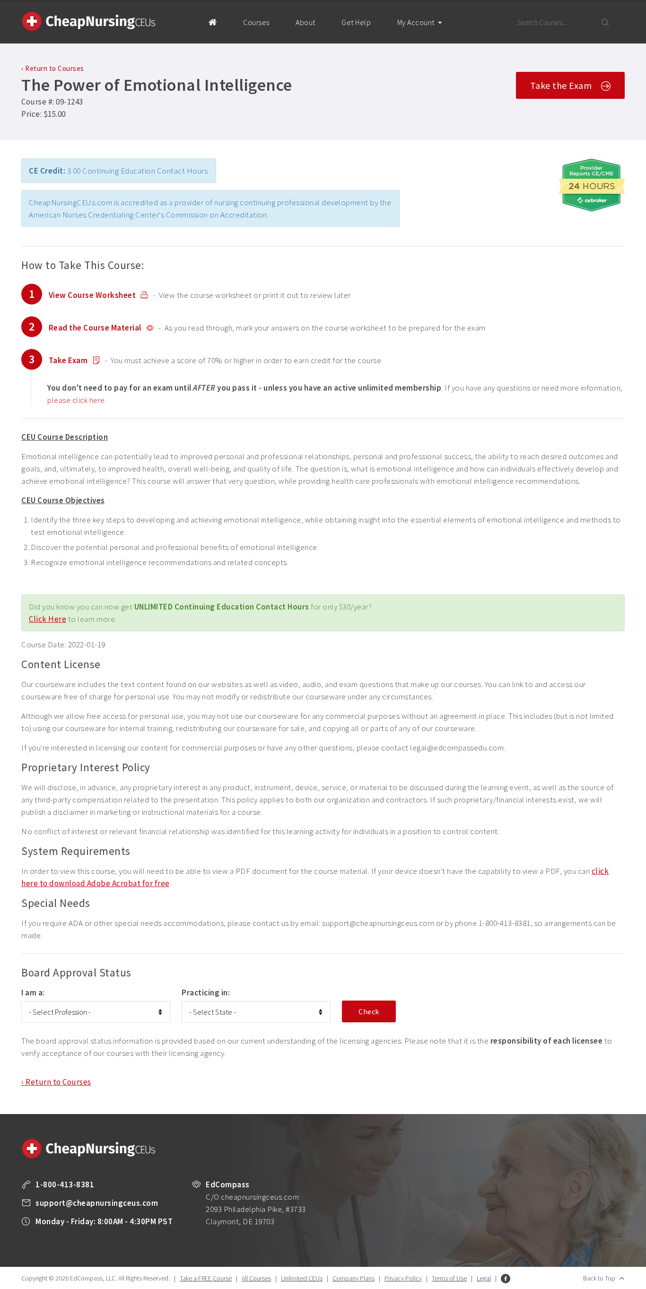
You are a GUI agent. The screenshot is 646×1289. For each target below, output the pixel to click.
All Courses (256, 1278)
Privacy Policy (403, 1278)
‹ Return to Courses (52, 68)
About (305, 22)
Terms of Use (449, 1278)
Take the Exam (561, 85)
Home (213, 21)
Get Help (356, 22)
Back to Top (599, 1278)
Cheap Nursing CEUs (88, 21)
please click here (76, 400)
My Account (416, 22)
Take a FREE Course (206, 1278)
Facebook (505, 1278)
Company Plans (353, 1278)
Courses (256, 22)
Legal (484, 1278)
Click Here (47, 619)
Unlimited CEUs (302, 1278)
